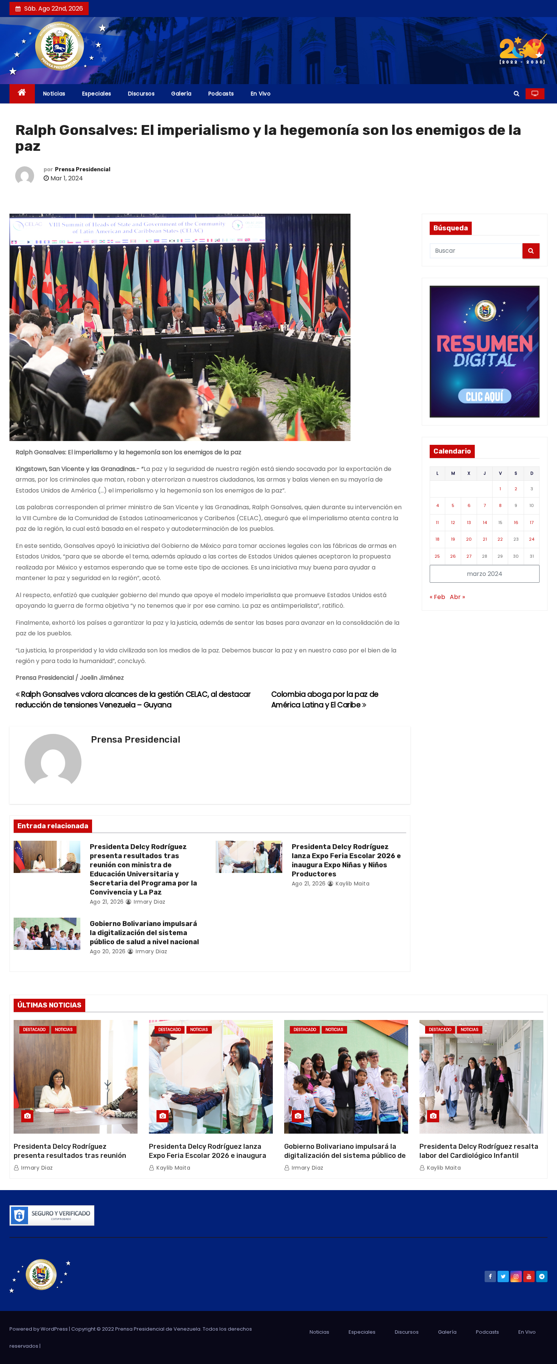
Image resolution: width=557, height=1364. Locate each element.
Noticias (54, 93)
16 (516, 522)
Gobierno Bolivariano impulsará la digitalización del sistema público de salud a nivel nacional (144, 933)
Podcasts (221, 93)
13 (469, 522)
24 (531, 539)
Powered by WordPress (39, 1329)
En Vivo (261, 93)
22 (500, 539)
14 (485, 522)
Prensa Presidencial (82, 169)
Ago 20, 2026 (108, 951)
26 (453, 556)
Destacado (34, 1029)
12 (453, 522)
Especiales (96, 93)
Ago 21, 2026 (107, 902)
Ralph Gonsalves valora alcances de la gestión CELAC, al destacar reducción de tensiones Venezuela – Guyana (133, 699)
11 (437, 522)
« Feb (437, 597)
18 (437, 539)
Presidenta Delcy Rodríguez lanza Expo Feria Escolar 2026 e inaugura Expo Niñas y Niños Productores (346, 860)
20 (469, 539)
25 (437, 556)
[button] (516, 93)
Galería (181, 93)
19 (453, 539)
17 (532, 522)
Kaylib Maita (351, 883)
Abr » (457, 597)
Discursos (141, 93)
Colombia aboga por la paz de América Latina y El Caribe (325, 699)
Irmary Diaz (149, 902)
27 (468, 556)
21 (485, 539)
